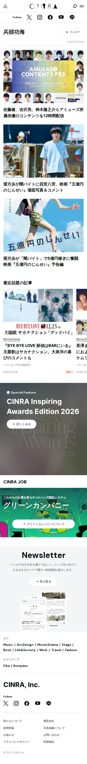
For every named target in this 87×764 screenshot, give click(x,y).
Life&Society (25, 650)
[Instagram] (39, 17)
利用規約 (49, 741)
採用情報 (8, 728)
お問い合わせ (52, 734)
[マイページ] (5, 6)
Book (7, 650)
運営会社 (49, 721)
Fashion (71, 650)
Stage (66, 644)
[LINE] (72, 17)
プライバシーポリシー (16, 741)
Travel (56, 650)
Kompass (20, 665)
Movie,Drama (47, 644)
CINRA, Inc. (21, 685)
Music (8, 644)
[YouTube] (61, 17)
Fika (6, 665)
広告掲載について (54, 728)
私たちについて (12, 721)
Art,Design (25, 644)
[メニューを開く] (81, 6)
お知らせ (8, 734)
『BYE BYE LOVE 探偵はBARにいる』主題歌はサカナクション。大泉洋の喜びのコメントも (38, 351)
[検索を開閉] (75, 6)
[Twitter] (29, 17)
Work (43, 650)
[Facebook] (50, 17)
